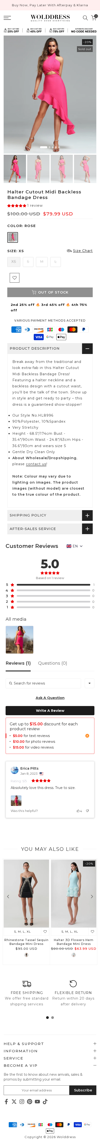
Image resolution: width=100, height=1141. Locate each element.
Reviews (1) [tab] (18, 663)
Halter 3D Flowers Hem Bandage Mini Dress (73, 941)
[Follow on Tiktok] (45, 1101)
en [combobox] (75, 546)
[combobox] (89, 683)
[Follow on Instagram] (22, 1101)
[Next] (91, 896)
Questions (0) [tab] (52, 663)
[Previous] (8, 896)
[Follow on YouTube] (37, 1101)
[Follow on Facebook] (6, 1101)
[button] (25, 206)
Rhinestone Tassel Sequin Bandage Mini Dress (26, 941)
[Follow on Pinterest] (29, 1101)
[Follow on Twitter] (14, 1101)
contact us (36, 464)
